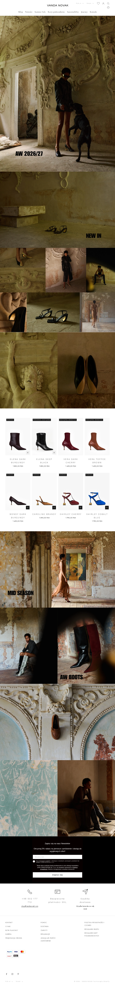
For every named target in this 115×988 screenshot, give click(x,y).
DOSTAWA (45, 926)
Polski (89, 3)
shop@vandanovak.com (29, 906)
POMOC (44, 922)
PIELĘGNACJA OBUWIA (13, 938)
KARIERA (8, 934)
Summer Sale (40, 12)
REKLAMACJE (45, 934)
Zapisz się (57, 875)
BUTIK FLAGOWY (11, 930)
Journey (84, 12)
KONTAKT (9, 922)
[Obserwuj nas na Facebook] (6, 974)
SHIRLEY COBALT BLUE (97, 516)
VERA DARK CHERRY (71, 461)
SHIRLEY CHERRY (70, 514)
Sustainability (73, 12)
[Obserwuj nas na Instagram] (12, 974)
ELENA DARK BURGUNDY (18, 461)
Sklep (20, 12)
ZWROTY (44, 930)
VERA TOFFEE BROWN (97, 461)
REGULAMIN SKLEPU (91, 929)
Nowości (28, 12)
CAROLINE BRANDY (44, 514)
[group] (57, 86)
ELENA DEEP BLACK (44, 461)
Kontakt (93, 12)
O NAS (7, 926)
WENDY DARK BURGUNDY (18, 516)
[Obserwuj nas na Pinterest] (18, 974)
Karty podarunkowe (56, 12)
